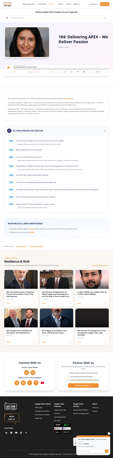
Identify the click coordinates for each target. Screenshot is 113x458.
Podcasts (51, 4)
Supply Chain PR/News (80, 410)
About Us (76, 4)
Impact (94, 411)
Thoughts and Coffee (42, 411)
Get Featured (93, 4)
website (32, 229)
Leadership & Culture (36, 246)
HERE (32, 232)
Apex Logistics (68, 99)
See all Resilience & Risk (99, 265)
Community (42, 4)
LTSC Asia (57, 421)
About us (95, 408)
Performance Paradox (42, 415)
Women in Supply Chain (81, 413)
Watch (60, 4)
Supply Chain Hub (28, 4)
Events (68, 4)
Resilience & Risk (21, 246)
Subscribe (105, 4)
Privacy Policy (67, 454)
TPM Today (38, 408)
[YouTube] (16, 433)
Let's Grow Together (82, 385)
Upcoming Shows (60, 417)
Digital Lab (38, 418)
